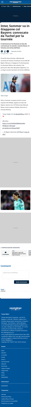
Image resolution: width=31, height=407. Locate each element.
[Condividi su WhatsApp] (2, 51)
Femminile (4, 366)
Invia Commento (21, 282)
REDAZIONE (4, 377)
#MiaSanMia (21, 123)
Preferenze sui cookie (7, 403)
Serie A (3, 359)
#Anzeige (12, 126)
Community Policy (6, 396)
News (2, 350)
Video (2, 373)
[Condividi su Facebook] (5, 51)
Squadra (3, 353)
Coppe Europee (5, 368)
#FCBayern (5, 126)
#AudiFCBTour (19, 114)
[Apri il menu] (2, 2)
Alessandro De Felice (16, 51)
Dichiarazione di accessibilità (9, 401)
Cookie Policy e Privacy (7, 399)
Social (3, 375)
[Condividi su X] (8, 51)
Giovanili (3, 364)
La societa (4, 355)
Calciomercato (16, 6)
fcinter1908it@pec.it (6, 340)
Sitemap (3, 394)
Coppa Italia (4, 370)
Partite (3, 357)
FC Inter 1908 (5, 6)
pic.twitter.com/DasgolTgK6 (10, 128)
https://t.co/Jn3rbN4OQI (9, 123)
